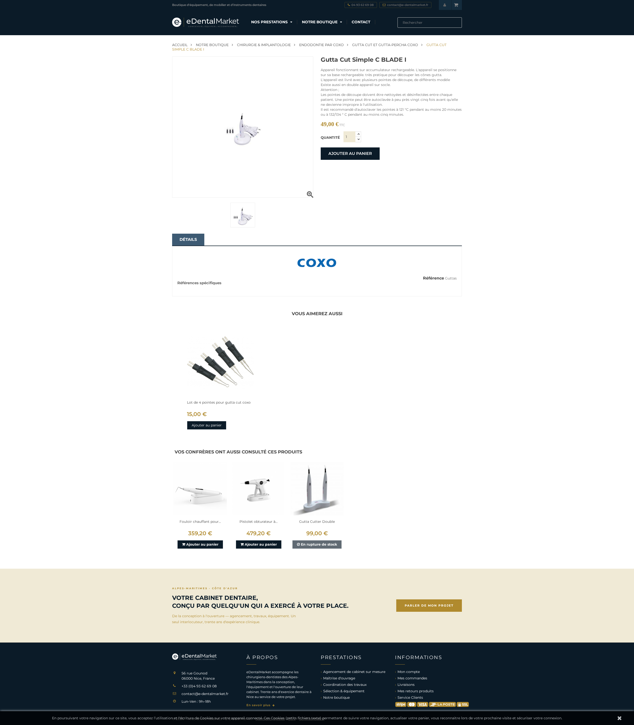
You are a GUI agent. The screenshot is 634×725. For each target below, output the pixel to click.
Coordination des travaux (345, 684)
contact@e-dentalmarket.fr (205, 694)
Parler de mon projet (429, 605)
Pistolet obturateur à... (258, 521)
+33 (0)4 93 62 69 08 (199, 686)
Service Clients (410, 697)
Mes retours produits (415, 691)
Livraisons (406, 684)
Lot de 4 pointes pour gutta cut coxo (219, 402)
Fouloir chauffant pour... (200, 521)
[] (459, 26)
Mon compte (408, 671)
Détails (188, 239)
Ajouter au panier (350, 153)
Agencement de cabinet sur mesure (354, 671)
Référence (433, 278)
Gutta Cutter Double (317, 521)
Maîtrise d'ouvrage (339, 678)
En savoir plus (258, 705)
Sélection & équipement (344, 691)
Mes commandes (412, 678)
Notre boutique (336, 697)
